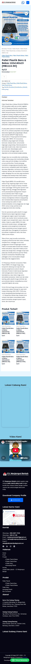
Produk (10, 48)
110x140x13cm (18, 87)
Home (4, 553)
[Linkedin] (14, 546)
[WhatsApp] (23, 2)
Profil (4, 555)
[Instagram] (10, 546)
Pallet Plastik (16, 48)
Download (16, 500)
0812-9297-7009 (15, 533)
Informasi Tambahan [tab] (8, 100)
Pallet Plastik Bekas (18, 55)
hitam (3, 89)
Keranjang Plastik (11, 565)
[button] (26, 13)
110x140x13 (12, 87)
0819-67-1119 (13, 535)
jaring (6, 89)
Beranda (4, 48)
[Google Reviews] (7, 546)
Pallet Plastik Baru (7, 55)
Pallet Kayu (9, 563)
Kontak (5, 567)
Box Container (7, 591)
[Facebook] (3, 546)
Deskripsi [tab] (4, 97)
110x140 (6, 87)
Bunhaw (25, 657)
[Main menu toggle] (27, 2)
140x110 (25, 87)
